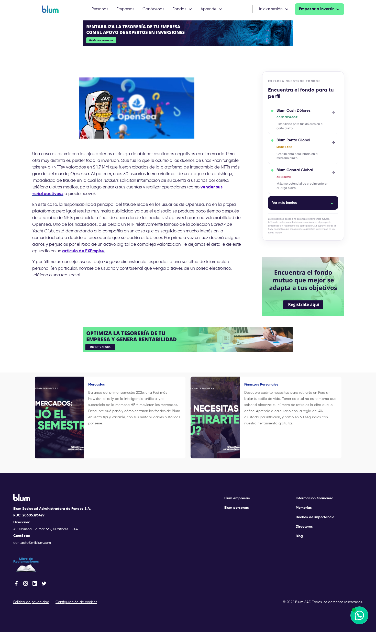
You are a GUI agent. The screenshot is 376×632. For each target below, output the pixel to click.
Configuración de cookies (76, 602)
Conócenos (153, 9)
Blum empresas (237, 498)
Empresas (125, 9)
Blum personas (236, 508)
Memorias (304, 508)
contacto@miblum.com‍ (32, 543)
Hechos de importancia (315, 517)
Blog (299, 536)
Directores (304, 526)
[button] (182, 9)
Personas (100, 9)
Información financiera (315, 498)
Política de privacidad (31, 602)
